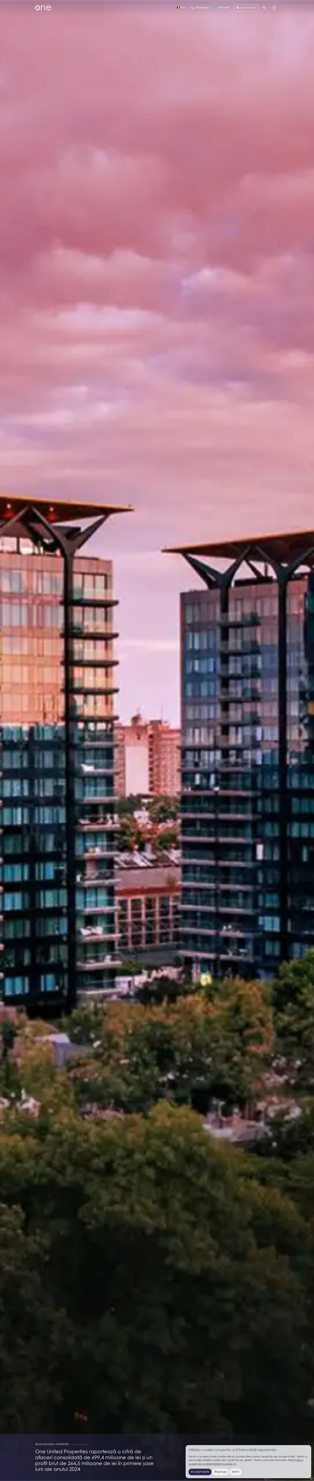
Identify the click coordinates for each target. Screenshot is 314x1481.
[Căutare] (264, 7)
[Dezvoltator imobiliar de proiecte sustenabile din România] (43, 7)
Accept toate (200, 1472)
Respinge (220, 1472)
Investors (62, 1444)
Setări (235, 1472)
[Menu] (274, 7)
